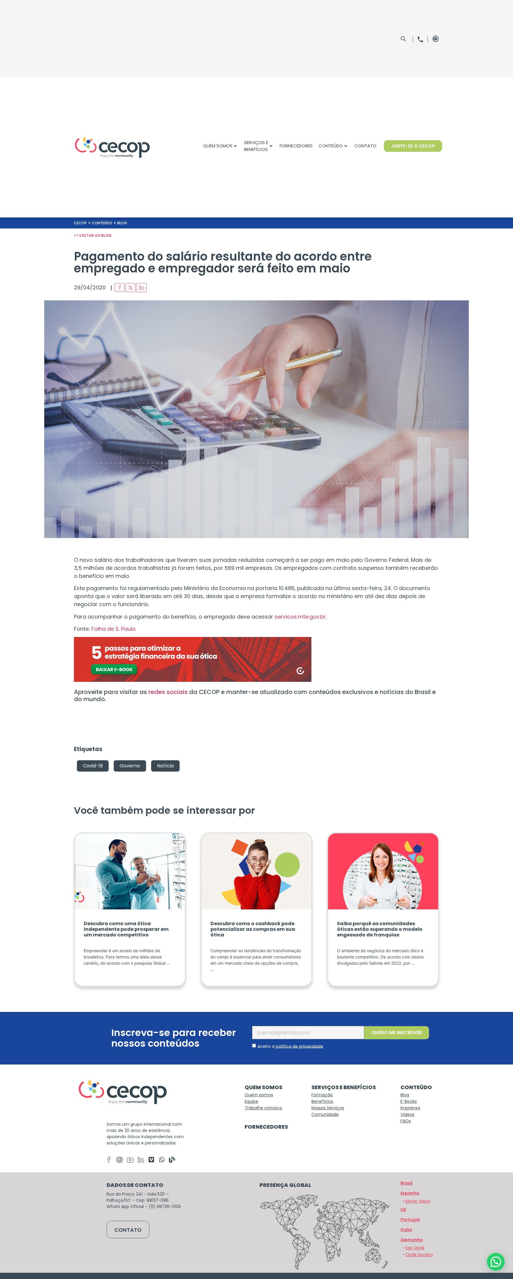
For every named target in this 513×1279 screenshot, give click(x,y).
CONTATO (365, 146)
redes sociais (168, 692)
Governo (130, 765)
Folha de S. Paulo (113, 629)
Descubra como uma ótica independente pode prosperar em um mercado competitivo (126, 929)
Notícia (165, 765)
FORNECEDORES (296, 146)
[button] (411, 1240)
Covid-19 (93, 765)
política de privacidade (299, 1046)
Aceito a (290, 1046)
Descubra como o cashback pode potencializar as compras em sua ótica (252, 929)
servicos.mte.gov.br (300, 616)
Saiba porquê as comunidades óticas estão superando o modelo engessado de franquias (379, 929)
